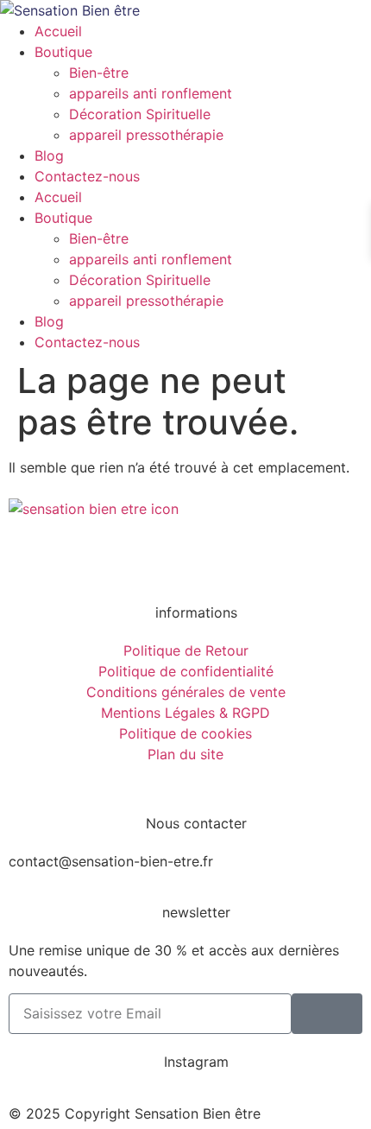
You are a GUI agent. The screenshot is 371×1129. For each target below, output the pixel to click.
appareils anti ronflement (150, 93)
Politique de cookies (185, 733)
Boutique (63, 51)
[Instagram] (77, 558)
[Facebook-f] (30, 558)
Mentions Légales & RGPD (185, 712)
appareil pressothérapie (146, 134)
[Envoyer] (327, 1013)
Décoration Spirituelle (140, 114)
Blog (49, 155)
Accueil (58, 31)
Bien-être (99, 72)
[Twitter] (125, 558)
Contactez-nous (87, 176)
